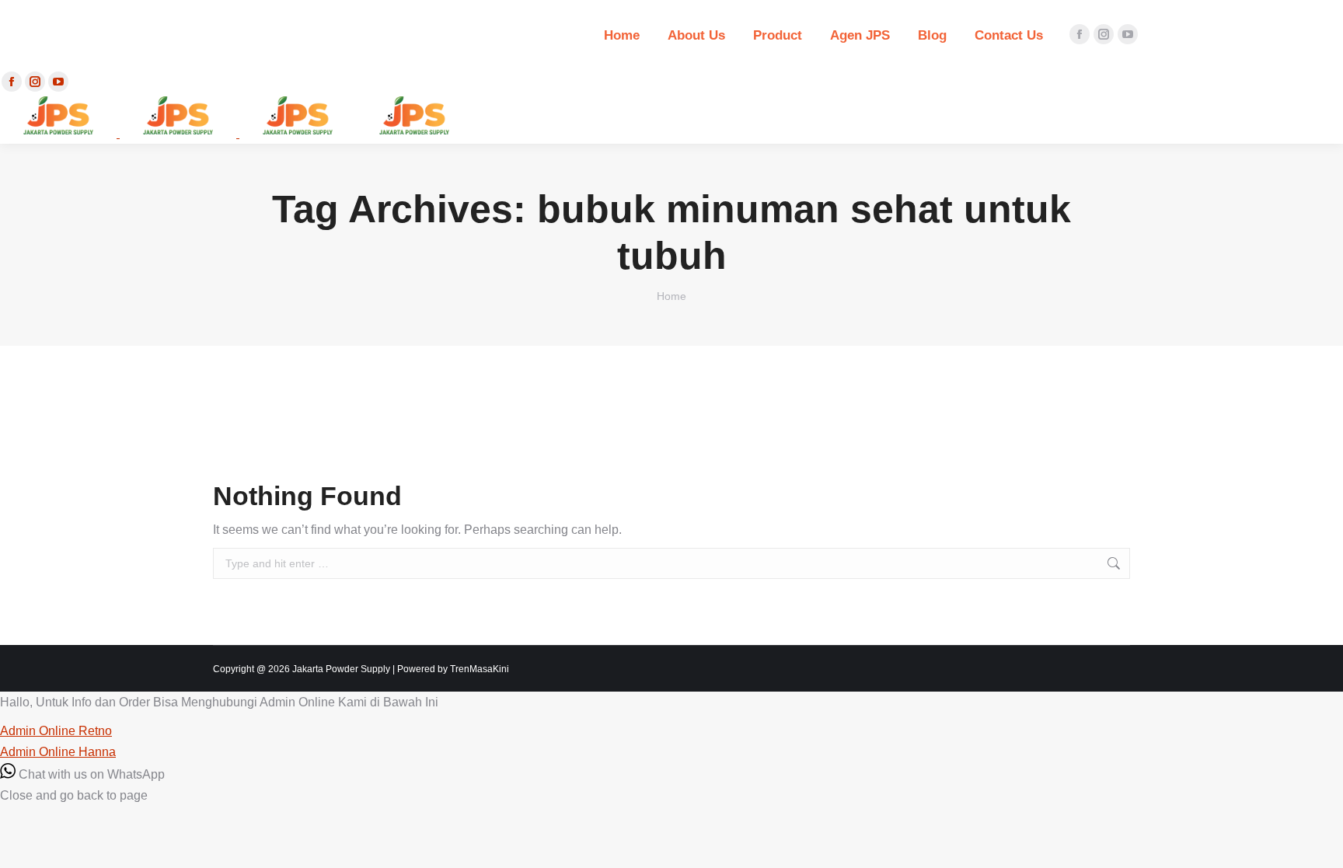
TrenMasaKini (479, 669)
